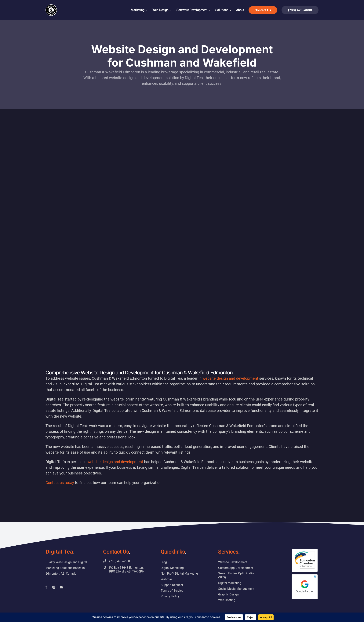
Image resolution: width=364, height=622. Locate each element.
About (240, 10)
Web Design (160, 10)
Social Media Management (236, 589)
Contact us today (60, 482)
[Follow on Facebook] (46, 587)
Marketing (137, 10)
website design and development (230, 378)
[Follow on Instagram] (54, 587)
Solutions (221, 10)
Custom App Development (235, 568)
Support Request (172, 585)
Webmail (167, 579)
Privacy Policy (170, 596)
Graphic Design (228, 594)
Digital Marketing (172, 568)
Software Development (192, 10)
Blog (164, 562)
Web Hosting (226, 600)
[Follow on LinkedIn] (61, 587)
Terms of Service (172, 590)
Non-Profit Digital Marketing (179, 573)
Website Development (232, 562)
